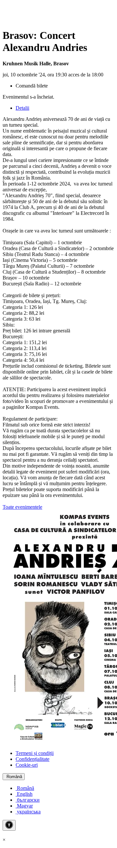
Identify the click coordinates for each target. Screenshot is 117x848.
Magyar (24, 805)
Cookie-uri (27, 765)
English (24, 794)
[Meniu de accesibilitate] (9, 825)
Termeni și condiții (35, 753)
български (28, 800)
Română (13, 776)
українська (28, 811)
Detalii (22, 108)
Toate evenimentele (22, 507)
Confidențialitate (32, 759)
